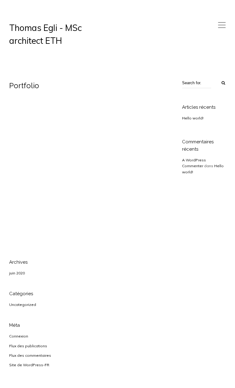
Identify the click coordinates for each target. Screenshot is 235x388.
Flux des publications (28, 346)
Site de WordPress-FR (29, 365)
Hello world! (192, 118)
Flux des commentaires (30, 355)
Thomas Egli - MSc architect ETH (45, 34)
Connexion (18, 336)
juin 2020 (17, 273)
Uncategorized (22, 304)
